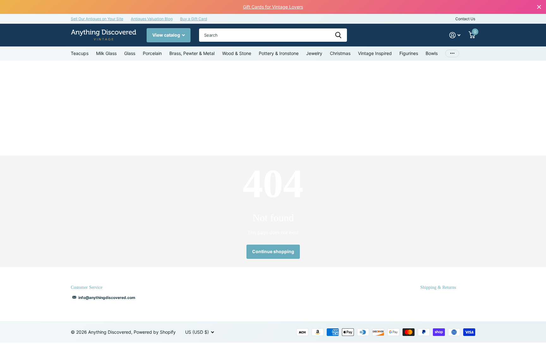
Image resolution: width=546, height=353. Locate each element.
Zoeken (338, 35)
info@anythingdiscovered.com (106, 297)
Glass (129, 53)
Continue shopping (273, 251)
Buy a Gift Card (193, 18)
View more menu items (452, 53)
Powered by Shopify (155, 332)
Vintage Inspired (375, 53)
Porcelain (152, 53)
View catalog (166, 35)
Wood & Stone (236, 53)
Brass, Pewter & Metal (192, 53)
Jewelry (314, 53)
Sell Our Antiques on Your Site (97, 18)
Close (539, 7)
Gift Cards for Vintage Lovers (273, 6)
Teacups (79, 53)
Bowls (432, 53)
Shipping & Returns (438, 287)
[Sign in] (455, 35)
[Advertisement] (273, 108)
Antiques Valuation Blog (152, 18)
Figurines (408, 53)
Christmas (340, 53)
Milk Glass (106, 53)
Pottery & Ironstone (279, 53)
